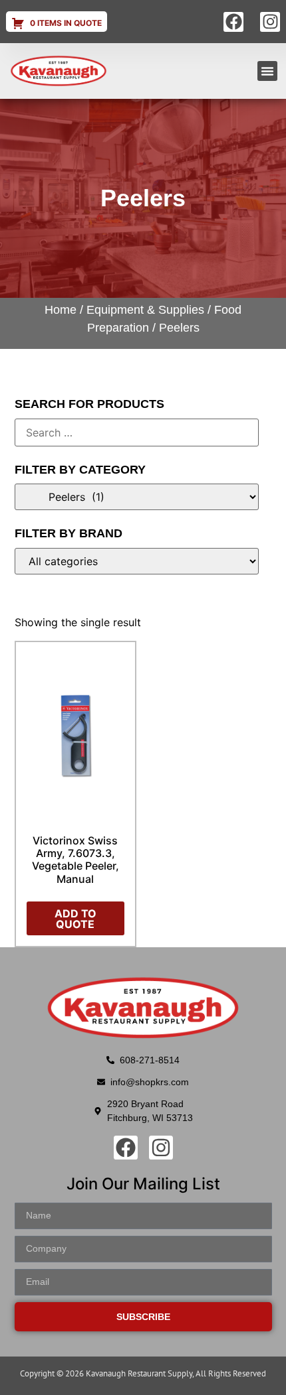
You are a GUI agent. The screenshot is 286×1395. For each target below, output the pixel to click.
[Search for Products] (137, 432)
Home (60, 309)
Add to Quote (75, 919)
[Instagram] (270, 22)
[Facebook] (233, 22)
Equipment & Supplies (145, 309)
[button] (267, 71)
